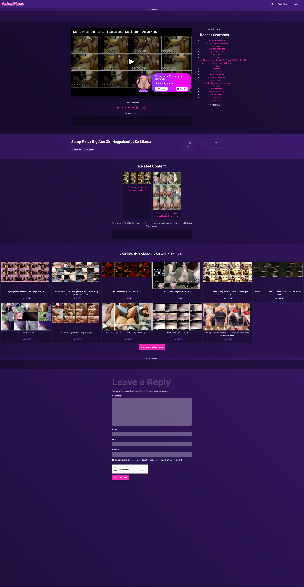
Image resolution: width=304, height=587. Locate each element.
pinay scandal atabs (217, 40)
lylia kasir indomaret (217, 49)
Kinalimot (217, 54)
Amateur (77, 150)
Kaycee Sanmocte (216, 91)
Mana (216, 66)
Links (296, 4)
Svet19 (217, 97)
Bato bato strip (216, 80)
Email (115, 439)
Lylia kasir (217, 46)
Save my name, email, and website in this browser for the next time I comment (148, 460)
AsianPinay (283, 4)
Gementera (216, 69)
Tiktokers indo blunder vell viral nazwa (216, 63)
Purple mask (217, 72)
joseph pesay (216, 89)
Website (115, 450)
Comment (117, 396)
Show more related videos (152, 347)
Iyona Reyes (217, 94)
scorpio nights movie (216, 77)
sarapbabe (90, 150)
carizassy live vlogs (217, 74)
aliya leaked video (216, 52)
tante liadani (217, 100)
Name (115, 429)
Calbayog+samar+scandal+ (216, 43)
